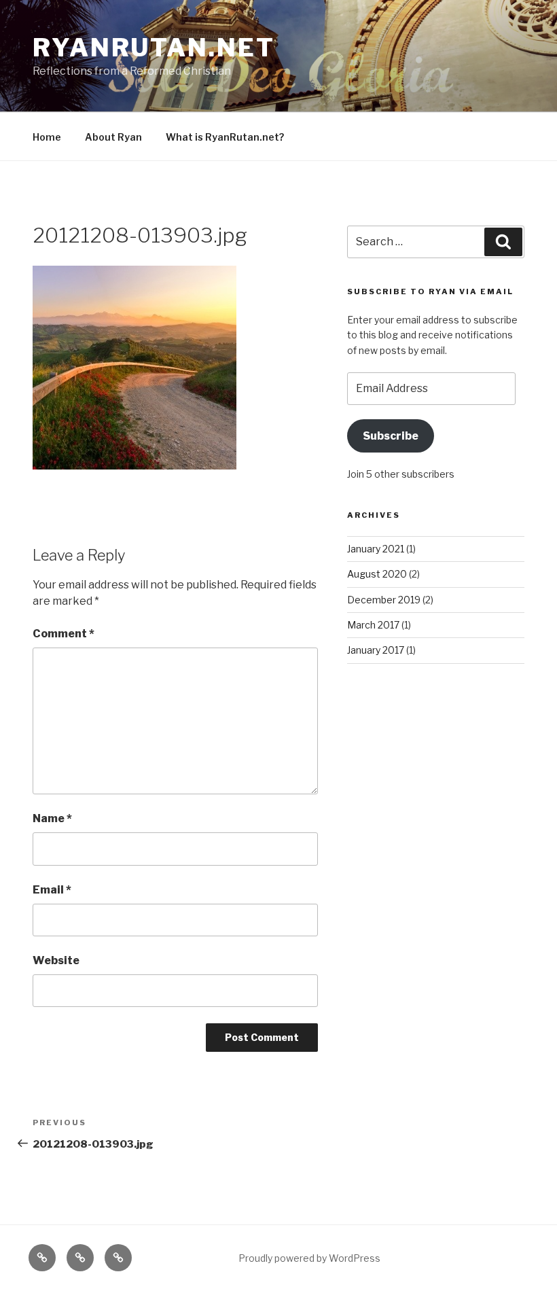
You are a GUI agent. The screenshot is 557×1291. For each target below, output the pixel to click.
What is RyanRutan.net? (225, 137)
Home (47, 137)
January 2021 (375, 548)
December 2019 (383, 599)
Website (56, 960)
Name (52, 818)
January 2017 (375, 650)
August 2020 (377, 574)
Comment (63, 633)
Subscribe (390, 435)
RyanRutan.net (153, 48)
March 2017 (373, 625)
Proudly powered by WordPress (309, 1258)
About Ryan (113, 137)
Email (52, 889)
